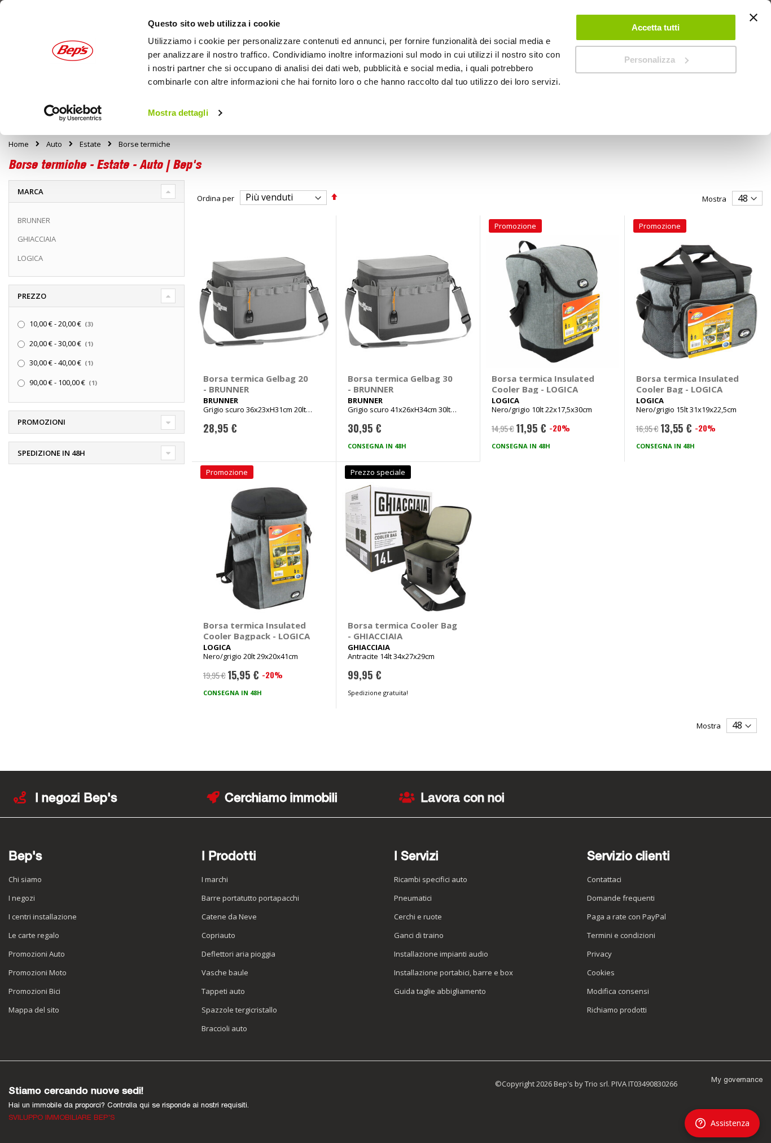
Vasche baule (224, 972)
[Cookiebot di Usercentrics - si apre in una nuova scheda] (73, 112)
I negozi (21, 898)
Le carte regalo (33, 935)
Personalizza (649, 59)
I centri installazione (42, 916)
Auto (54, 144)
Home (18, 144)
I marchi (214, 879)
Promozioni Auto (36, 954)
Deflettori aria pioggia (238, 954)
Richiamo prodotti (617, 1010)
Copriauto (218, 935)
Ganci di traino (419, 935)
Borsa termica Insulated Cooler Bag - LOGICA (543, 384)
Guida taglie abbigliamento (440, 991)
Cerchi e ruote (418, 916)
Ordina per (215, 198)
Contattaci (604, 879)
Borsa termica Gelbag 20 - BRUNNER (255, 384)
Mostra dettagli (178, 112)
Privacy (599, 954)
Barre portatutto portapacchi (250, 898)
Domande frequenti (621, 898)
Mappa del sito (33, 1010)
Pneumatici (413, 898)
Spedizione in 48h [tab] (51, 453)
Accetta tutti (656, 27)
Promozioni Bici (34, 991)
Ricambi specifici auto (430, 879)
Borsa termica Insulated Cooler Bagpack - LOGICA (256, 631)
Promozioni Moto (37, 972)
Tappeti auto (223, 991)
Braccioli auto (224, 1028)
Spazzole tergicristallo (239, 1010)
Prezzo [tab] (31, 296)
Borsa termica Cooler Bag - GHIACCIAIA (402, 631)
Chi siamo (25, 879)
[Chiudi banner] (753, 23)
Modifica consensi (618, 991)
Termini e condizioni (621, 935)
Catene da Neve (229, 916)
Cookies (601, 972)
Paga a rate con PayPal (626, 916)
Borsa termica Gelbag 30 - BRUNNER (400, 384)
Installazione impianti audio (441, 954)
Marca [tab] (30, 191)
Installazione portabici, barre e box (453, 972)
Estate (90, 144)
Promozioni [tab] (41, 422)
